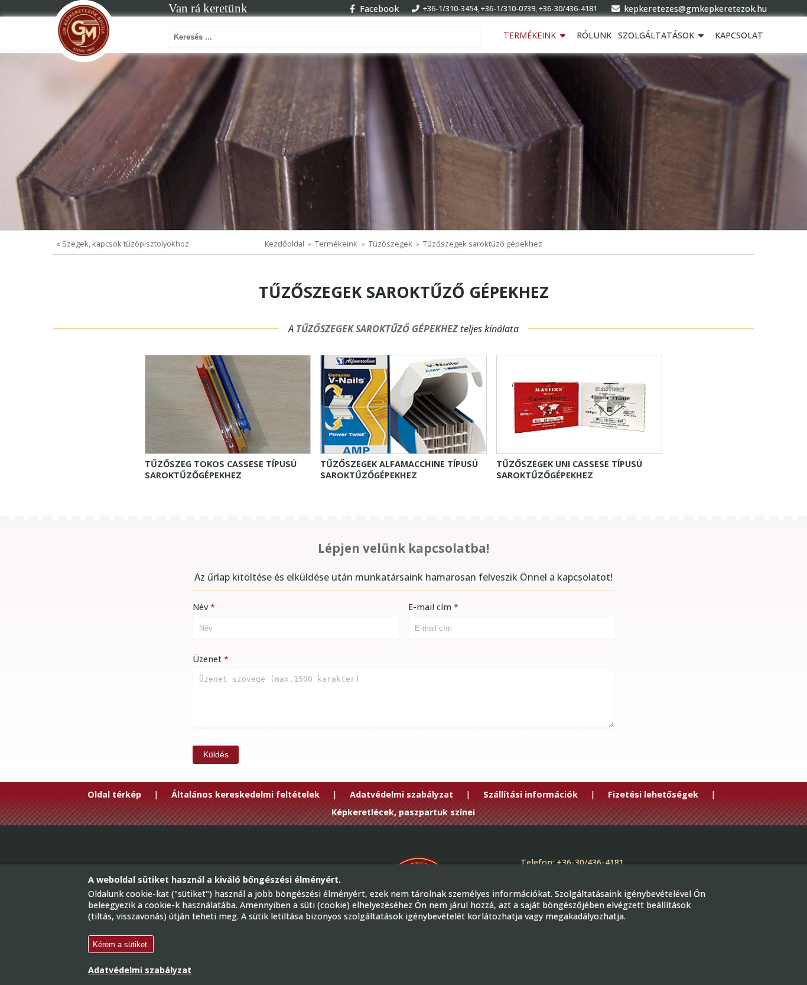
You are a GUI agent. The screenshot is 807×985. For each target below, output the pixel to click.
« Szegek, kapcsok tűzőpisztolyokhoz (122, 243)
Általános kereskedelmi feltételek (245, 794)
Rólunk (594, 35)
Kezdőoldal (284, 243)
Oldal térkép (114, 794)
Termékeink (529, 35)
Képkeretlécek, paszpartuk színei (403, 812)
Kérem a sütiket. (121, 944)
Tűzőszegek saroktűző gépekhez (482, 243)
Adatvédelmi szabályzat (401, 794)
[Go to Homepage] (84, 31)
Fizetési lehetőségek (653, 794)
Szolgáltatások (656, 35)
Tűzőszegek (390, 243)
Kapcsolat (739, 35)
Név (200, 607)
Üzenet (207, 659)
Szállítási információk (530, 794)
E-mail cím (429, 607)
